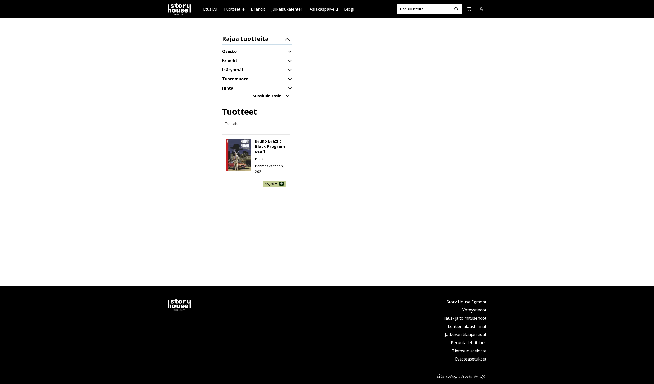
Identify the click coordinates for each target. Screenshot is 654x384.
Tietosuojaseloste (469, 351)
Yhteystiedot (474, 310)
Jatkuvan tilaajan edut (465, 334)
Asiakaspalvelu (324, 9)
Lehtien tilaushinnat (467, 326)
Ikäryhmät (233, 69)
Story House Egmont (466, 302)
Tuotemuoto (235, 78)
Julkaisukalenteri (287, 9)
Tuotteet (231, 9)
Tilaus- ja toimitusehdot (463, 318)
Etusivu (210, 9)
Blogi (349, 9)
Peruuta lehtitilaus (468, 342)
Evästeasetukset (470, 359)
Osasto (229, 51)
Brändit (258, 9)
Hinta (227, 88)
